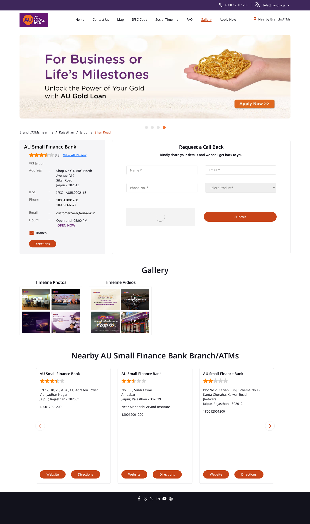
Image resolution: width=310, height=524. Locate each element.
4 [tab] (164, 127)
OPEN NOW (66, 225)
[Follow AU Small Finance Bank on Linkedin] (158, 498)
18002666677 (66, 205)
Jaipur (84, 132)
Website (53, 474)
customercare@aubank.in (75, 213)
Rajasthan (66, 132)
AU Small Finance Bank (60, 373)
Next (270, 426)
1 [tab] (146, 127)
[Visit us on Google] (145, 498)
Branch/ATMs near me (36, 132)
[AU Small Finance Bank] (34, 20)
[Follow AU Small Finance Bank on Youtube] (164, 498)
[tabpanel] (155, 77)
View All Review (74, 155)
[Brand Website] (171, 498)
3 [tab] (158, 127)
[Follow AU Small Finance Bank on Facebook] (139, 498)
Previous (40, 426)
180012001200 (67, 200)
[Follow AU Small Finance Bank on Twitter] (152, 498)
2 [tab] (152, 127)
